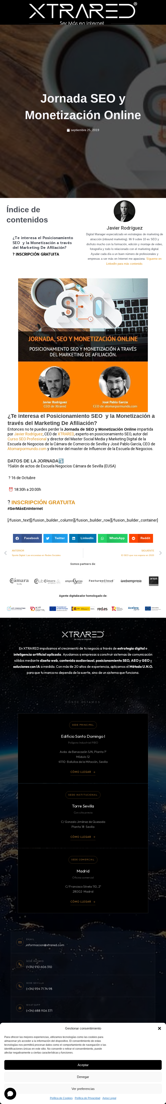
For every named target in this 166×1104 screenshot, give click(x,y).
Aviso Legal (109, 1098)
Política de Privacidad (87, 1098)
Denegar (83, 1077)
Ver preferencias (83, 1089)
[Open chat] (10, 1094)
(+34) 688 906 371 (39, 1010)
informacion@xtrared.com (45, 945)
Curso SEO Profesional (27, 439)
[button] (159, 1028)
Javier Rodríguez (28, 434)
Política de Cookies (61, 1098)
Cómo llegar (80, 771)
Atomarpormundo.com (27, 448)
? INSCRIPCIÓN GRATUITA (36, 254)
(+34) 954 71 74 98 (39, 989)
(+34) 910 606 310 (39, 967)
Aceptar (83, 1065)
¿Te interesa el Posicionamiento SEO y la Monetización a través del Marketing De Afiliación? (43, 242)
